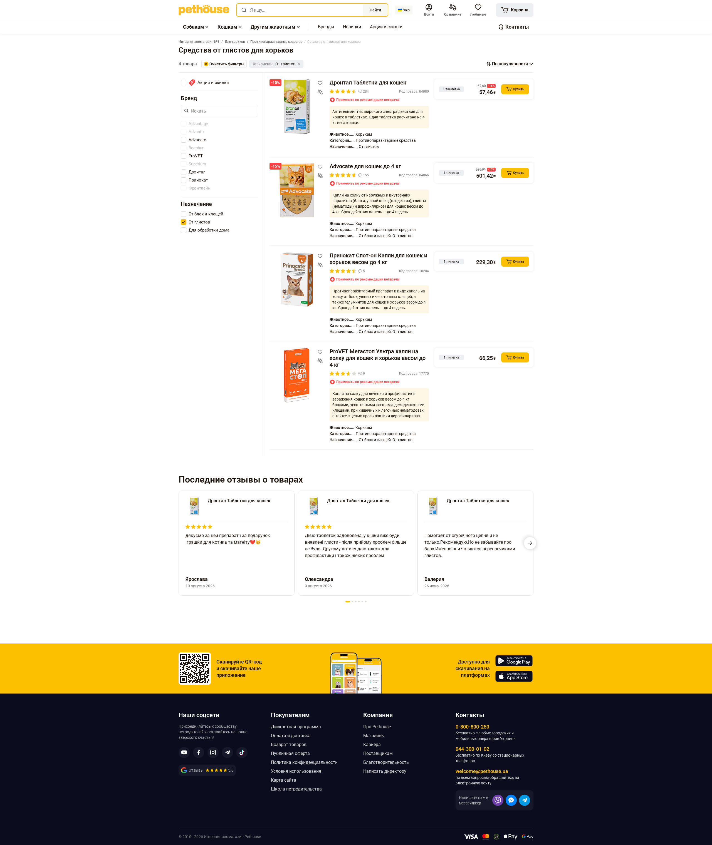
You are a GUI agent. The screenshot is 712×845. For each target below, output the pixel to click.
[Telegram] (524, 800)
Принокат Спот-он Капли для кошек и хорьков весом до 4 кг (378, 258)
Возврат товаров (288, 744)
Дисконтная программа (296, 726)
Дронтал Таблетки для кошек (368, 82)
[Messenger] (511, 800)
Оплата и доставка (291, 735)
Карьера (372, 744)
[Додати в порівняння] (320, 92)
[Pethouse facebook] (198, 752)
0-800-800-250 (472, 727)
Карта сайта (283, 780)
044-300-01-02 (472, 749)
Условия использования (296, 771)
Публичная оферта (290, 753)
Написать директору (384, 771)
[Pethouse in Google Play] (514, 661)
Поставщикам (378, 753)
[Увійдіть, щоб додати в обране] (320, 83)
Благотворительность (386, 762)
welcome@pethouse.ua (482, 771)
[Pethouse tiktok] (242, 752)
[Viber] (497, 800)
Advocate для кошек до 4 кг (365, 166)
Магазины (374, 735)
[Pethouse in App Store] (514, 676)
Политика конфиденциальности (304, 762)
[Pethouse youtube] (184, 752)
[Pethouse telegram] (227, 752)
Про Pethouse (377, 726)
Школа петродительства (296, 789)
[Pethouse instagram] (213, 752)
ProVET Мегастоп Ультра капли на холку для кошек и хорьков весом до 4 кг (378, 358)
